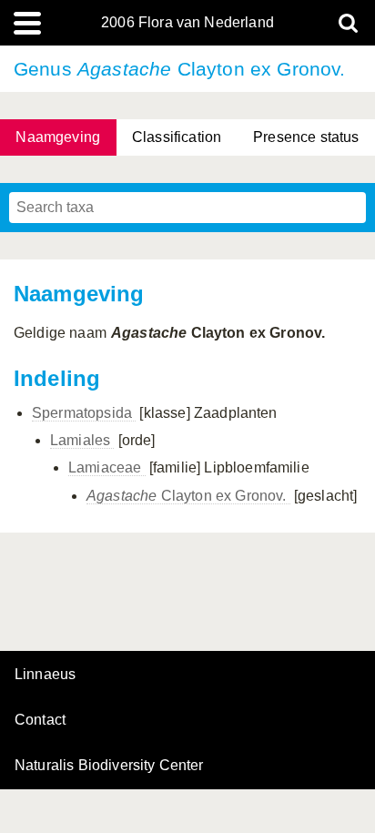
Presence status (306, 137)
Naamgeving (57, 137)
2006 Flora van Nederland (187, 22)
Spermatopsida (84, 413)
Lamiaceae (107, 467)
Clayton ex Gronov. (188, 495)
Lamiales (82, 440)
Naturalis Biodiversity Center (109, 765)
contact (40, 719)
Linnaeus (45, 674)
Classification (176, 137)
